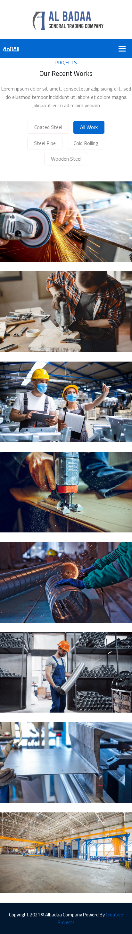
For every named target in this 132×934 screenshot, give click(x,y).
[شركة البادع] (66, 19)
